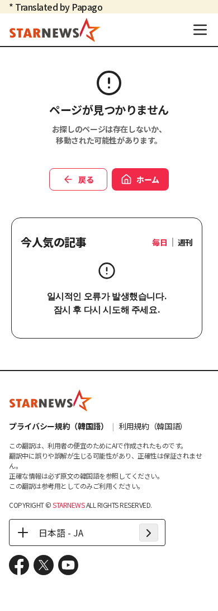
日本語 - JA (61, 532)
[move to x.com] (44, 565)
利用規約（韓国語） (153, 426)
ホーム (147, 179)
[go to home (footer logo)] (51, 400)
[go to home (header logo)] (55, 29)
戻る (85, 179)
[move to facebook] (19, 565)
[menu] (200, 30)
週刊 (185, 242)
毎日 (159, 242)
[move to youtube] (68, 565)
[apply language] (148, 532)
